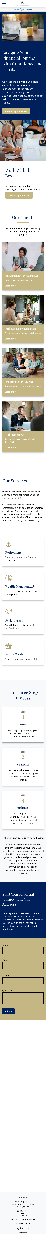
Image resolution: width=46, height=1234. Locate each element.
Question (7, 990)
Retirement (23, 1233)
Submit (8, 1011)
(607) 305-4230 (28, 1204)
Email (5, 960)
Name (5, 945)
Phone (5, 975)
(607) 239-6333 (25, 1202)
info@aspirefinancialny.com (23, 1223)
